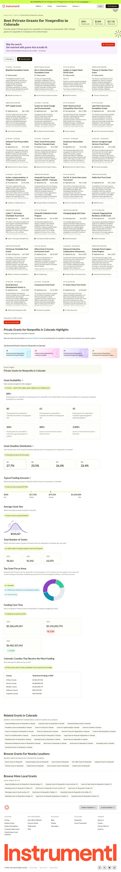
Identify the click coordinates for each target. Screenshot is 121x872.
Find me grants (109, 44)
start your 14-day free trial (34, 338)
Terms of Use (43, 868)
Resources (76, 6)
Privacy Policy (33, 868)
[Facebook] (100, 868)
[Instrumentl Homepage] (10, 6)
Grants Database (61, 6)
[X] (104, 868)
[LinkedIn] (114, 868)
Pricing (50, 6)
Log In (100, 6)
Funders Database (87, 807)
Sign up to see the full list (12, 322)
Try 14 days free (112, 6)
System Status (53, 868)
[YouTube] (109, 868)
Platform (38, 6)
